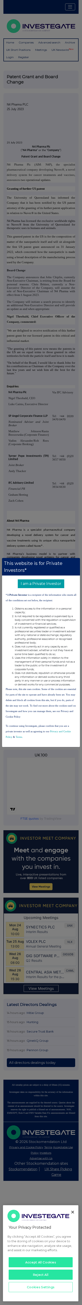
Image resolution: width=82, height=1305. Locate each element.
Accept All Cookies (40, 1262)
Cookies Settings (41, 1287)
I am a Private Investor (41, 583)
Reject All (41, 1274)
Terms (19, 736)
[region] (40, 1253)
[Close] (73, 1212)
